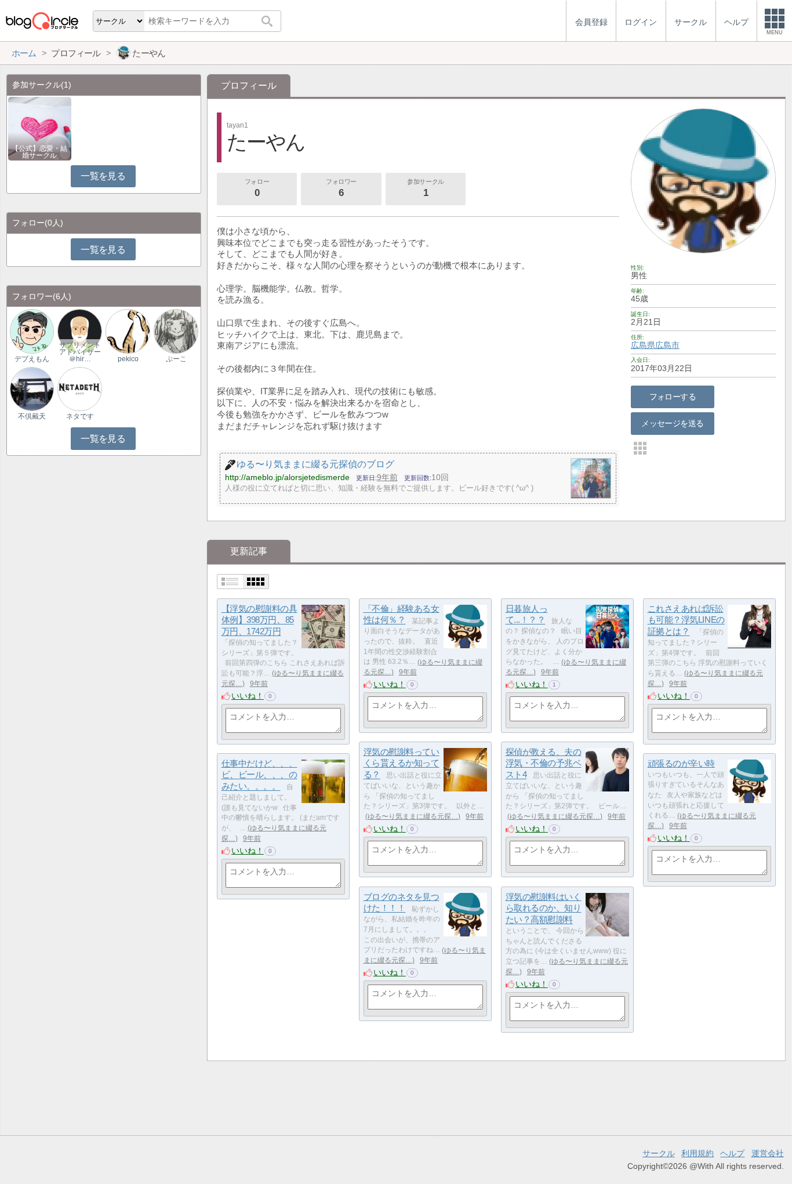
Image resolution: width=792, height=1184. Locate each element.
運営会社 (767, 1153)
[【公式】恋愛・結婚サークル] (40, 128)
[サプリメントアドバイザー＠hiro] (79, 330)
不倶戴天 (32, 416)
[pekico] (128, 330)
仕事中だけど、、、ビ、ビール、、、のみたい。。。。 (259, 774)
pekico (128, 358)
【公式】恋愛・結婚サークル (39, 152)
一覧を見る (103, 176)
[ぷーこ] (176, 330)
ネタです (80, 416)
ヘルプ (732, 1153)
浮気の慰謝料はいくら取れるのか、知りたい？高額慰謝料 (544, 908)
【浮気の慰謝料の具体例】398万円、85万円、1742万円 (259, 620)
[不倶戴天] (32, 388)
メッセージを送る (672, 423)
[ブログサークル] (41, 20)
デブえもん (31, 358)
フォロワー (341, 188)
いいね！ (247, 695)
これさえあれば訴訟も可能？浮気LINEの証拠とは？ (686, 620)
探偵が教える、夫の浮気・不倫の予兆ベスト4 (544, 763)
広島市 (667, 345)
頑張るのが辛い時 (681, 763)
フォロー (257, 188)
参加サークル (425, 188)
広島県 (643, 345)
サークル (658, 1153)
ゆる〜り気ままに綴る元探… (413, 816)
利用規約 (697, 1153)
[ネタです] (79, 388)
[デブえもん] (32, 330)
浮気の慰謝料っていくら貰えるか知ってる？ (401, 763)
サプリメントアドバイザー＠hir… (80, 352)
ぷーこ (176, 358)
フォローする (672, 396)
